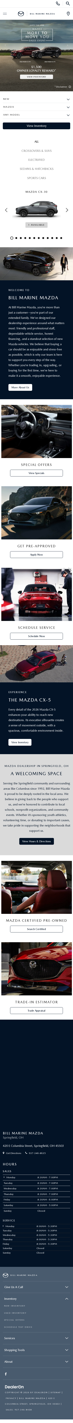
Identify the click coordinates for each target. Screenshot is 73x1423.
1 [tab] (12, 238)
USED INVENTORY (15, 1313)
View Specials (36, 473)
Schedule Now (36, 636)
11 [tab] (57, 238)
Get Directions (13, 1153)
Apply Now (36, 554)
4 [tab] (25, 238)
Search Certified (36, 929)
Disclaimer (61, 86)
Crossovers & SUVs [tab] (37, 151)
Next (67, 210)
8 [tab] (43, 238)
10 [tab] (52, 238)
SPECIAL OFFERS (14, 1320)
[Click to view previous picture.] (5, 46)
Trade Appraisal (36, 1010)
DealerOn (41, 1392)
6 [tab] (34, 238)
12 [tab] (61, 238)
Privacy (11, 1398)
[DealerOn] (14, 1387)
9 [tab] (48, 238)
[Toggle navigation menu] (4, 14)
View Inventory (36, 126)
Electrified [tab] (36, 160)
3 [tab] (21, 238)
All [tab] (36, 141)
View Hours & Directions (36, 841)
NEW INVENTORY (14, 1306)
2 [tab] (16, 238)
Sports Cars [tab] (36, 178)
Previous (6, 210)
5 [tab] (30, 238)
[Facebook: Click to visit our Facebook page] (6, 1374)
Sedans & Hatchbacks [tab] (37, 169)
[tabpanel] (36, 210)
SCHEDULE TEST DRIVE (18, 1327)
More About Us (20, 387)
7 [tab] (39, 238)
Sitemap (56, 1392)
